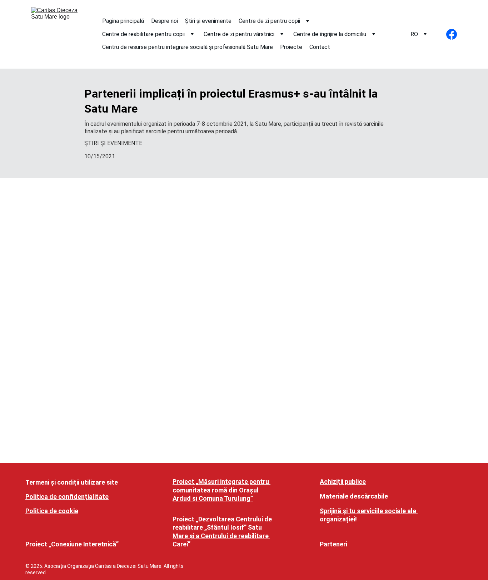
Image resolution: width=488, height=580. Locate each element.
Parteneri (333, 544)
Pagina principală (123, 21)
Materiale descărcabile (354, 496)
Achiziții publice (343, 481)
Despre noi (164, 21)
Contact (319, 47)
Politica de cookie (51, 511)
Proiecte (291, 47)
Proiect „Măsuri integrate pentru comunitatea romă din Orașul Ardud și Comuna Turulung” (221, 490)
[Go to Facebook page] (451, 34)
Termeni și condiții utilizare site (71, 482)
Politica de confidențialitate (67, 496)
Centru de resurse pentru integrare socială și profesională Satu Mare (187, 47)
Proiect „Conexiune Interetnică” (72, 544)
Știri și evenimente (208, 21)
